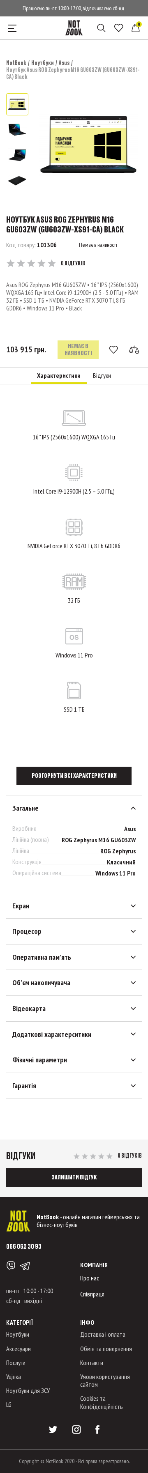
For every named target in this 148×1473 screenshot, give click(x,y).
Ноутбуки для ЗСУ (28, 1390)
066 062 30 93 (24, 1246)
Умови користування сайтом (105, 1380)
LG (9, 1404)
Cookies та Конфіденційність (101, 1402)
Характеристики (59, 375)
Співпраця (92, 1294)
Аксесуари (18, 1348)
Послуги (15, 1362)
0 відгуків (73, 263)
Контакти (91, 1362)
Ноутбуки (42, 62)
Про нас (89, 1278)
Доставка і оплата (102, 1334)
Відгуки (102, 375)
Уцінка (13, 1376)
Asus (64, 62)
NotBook (16, 62)
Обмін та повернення (106, 1348)
